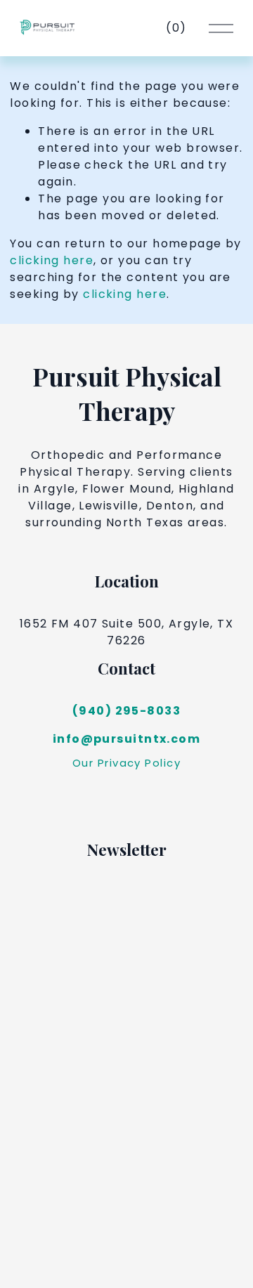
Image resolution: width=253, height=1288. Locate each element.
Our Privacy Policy (126, 762)
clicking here (51, 260)
